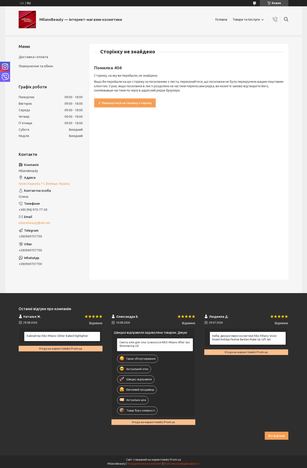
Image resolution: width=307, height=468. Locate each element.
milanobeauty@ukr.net (34, 223)
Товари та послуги (246, 19)
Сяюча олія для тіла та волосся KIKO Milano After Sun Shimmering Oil (154, 344)
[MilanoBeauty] (27, 19)
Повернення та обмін (36, 66)
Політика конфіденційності (182, 463)
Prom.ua (175, 459)
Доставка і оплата (33, 57)
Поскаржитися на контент (144, 463)
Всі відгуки (276, 435)
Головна (221, 19)
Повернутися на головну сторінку (127, 102)
